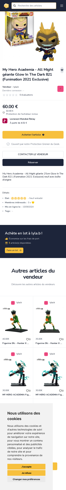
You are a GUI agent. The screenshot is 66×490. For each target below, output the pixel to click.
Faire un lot (12, 250)
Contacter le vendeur (33, 154)
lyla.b (16, 86)
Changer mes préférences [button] (26, 479)
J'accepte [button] (26, 466)
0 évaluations (26, 94)
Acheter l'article (31, 134)
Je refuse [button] (26, 473)
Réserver (33, 162)
